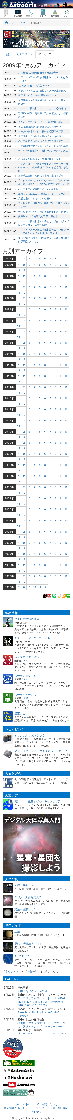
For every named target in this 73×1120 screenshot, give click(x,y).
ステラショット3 (24, 675)
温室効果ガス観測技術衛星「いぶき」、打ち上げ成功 (43, 101)
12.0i (25, 660)
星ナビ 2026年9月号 (26, 619)
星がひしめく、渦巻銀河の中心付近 (37, 95)
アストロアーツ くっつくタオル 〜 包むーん (41, 751)
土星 (17, 931)
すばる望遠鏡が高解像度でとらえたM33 (39, 126)
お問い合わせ (49, 1104)
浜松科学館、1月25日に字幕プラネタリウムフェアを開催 (44, 204)
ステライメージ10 (25, 694)
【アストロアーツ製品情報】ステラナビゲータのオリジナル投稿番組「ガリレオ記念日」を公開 (43, 167)
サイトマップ (36, 1112)
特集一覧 (32, 971)
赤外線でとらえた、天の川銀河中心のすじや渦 (43, 211)
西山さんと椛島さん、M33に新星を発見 (39, 159)
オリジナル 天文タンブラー (31, 735)
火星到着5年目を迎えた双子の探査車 (38, 216)
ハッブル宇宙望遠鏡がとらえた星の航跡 (39, 188)
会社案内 (63, 1108)
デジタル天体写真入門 (28, 897)
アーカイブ (18, 23)
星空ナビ (19, 713)
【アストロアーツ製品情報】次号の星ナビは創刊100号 (43, 78)
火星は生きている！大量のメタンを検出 (39, 136)
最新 (8, 54)
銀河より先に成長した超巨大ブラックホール (42, 193)
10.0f (25, 698)
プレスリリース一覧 (43, 1108)
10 (66, 265)
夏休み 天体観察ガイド (28, 944)
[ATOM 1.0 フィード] (64, 595)
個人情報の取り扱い (16, 1108)
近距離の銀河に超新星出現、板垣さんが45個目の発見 (43, 114)
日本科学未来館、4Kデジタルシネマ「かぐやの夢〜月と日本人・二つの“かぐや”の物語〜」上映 (44, 181)
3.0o (24, 679)
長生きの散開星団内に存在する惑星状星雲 (40, 131)
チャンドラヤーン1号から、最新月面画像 (40, 121)
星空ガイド (12, 971)
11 (18, 270)
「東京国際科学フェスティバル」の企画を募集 (43, 145)
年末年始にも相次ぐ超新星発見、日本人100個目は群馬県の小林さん (44, 239)
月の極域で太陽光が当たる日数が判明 (38, 72)
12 (23, 270)
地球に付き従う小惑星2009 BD (34, 85)
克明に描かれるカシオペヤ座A (34, 198)
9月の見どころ (23, 956)
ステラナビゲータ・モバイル (32, 638)
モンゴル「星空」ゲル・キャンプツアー (38, 801)
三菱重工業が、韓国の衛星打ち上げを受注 (40, 175)
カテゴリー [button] (23, 54)
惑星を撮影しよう (25, 909)
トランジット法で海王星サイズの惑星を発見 (42, 90)
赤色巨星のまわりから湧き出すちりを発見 (40, 140)
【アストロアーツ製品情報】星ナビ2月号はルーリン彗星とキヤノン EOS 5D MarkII (43, 231)
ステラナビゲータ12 (26, 657)
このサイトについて (27, 1104)
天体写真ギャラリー (26, 885)
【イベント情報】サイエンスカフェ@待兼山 (42, 108)
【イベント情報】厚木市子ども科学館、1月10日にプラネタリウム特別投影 (44, 222)
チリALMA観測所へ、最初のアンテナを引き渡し (43, 152)
